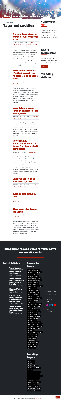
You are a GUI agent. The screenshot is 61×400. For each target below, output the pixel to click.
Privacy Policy (49, 311)
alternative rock (32, 365)
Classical (38, 280)
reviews (30, 384)
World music (31, 348)
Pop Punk (30, 322)
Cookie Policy (38, 398)
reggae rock (36, 382)
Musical (35, 314)
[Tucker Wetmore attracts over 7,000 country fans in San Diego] (6, 308)
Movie (29, 314)
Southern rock (32, 338)
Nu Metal (30, 318)
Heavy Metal (38, 298)
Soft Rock (30, 336)
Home (4, 22)
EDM (35, 288)
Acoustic (30, 270)
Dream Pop (35, 286)
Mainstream (31, 310)
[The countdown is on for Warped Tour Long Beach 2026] (6, 39)
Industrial (38, 304)
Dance (29, 284)
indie (41, 376)
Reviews (15, 16)
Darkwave (35, 284)
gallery (30, 376)
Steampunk (31, 342)
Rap (29, 328)
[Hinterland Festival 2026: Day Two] (6, 290)
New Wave (30, 316)
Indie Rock (30, 304)
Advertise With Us (51, 294)
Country (36, 282)
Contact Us (49, 299)
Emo (21, 44)
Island (38, 306)
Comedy (30, 282)
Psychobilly (31, 326)
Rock (25, 46)
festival (30, 374)
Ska (28, 46)
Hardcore (25, 44)
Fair (38, 292)
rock (35, 384)
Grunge (30, 296)
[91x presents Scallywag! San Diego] (6, 214)
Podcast (30, 320)
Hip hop (34, 184)
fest (39, 371)
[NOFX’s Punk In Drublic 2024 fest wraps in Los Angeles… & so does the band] (6, 75)
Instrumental (31, 306)
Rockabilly (31, 330)
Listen (33, 16)
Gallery (24, 16)
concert (30, 369)
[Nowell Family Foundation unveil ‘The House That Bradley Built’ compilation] (6, 145)
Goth (37, 294)
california (37, 367)
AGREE (58, 397)
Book (29, 278)
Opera (36, 318)
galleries (36, 374)
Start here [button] (44, 66)
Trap (35, 346)
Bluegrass (30, 276)
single (38, 388)
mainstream (31, 378)
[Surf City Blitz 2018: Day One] (6, 199)
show (36, 386)
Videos (40, 16)
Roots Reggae (31, 332)
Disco (29, 286)
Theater (30, 346)
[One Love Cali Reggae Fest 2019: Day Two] (6, 183)
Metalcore (31, 44)
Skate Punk (33, 46)
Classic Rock (31, 280)
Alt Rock (31, 42)
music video (31, 380)
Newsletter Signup (52, 291)
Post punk (37, 322)
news (37, 380)
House (29, 302)
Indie (34, 302)
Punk (17, 46)
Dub (41, 286)
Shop (48, 16)
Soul (36, 336)
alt (34, 361)
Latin (33, 308)
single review (31, 390)
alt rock (30, 367)
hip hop (36, 376)
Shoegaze (39, 332)
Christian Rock (36, 278)
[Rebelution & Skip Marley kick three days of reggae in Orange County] (6, 297)
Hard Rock (36, 296)
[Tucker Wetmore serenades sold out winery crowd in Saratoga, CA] (6, 269)
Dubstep (30, 288)
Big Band (34, 274)
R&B (41, 326)
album (29, 361)
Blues (36, 276)
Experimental (31, 292)
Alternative (16, 44)
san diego (30, 386)
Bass (29, 274)
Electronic (31, 290)
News (7, 16)
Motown (37, 312)
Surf (36, 342)
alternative (31, 363)
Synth (29, 344)
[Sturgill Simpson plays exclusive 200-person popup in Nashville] (6, 280)
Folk (29, 294)
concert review (32, 371)
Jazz (29, 308)
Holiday (36, 300)
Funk (33, 294)
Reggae (21, 46)
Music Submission (50, 297)
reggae (30, 382)
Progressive (31, 324)
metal (37, 378)
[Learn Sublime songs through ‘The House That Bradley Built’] (6, 113)
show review (31, 388)
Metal (37, 310)
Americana (38, 272)
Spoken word (31, 340)
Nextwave (37, 316)
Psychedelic (39, 324)
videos (38, 390)
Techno (35, 344)
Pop (35, 320)
